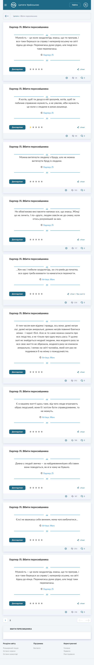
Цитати (16, 16)
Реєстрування (69, 654)
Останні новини (9, 651)
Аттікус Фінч (48, 279)
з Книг (82, 69)
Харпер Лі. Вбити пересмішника (28, 27)
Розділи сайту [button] (9, 643)
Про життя (80, 294)
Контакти (37, 648)
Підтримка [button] (38, 643)
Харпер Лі (48, 55)
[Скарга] (67, 78)
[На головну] (6, 16)
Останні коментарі (10, 654)
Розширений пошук (10, 648)
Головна (67, 648)
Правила (67, 651)
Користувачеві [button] (70, 643)
